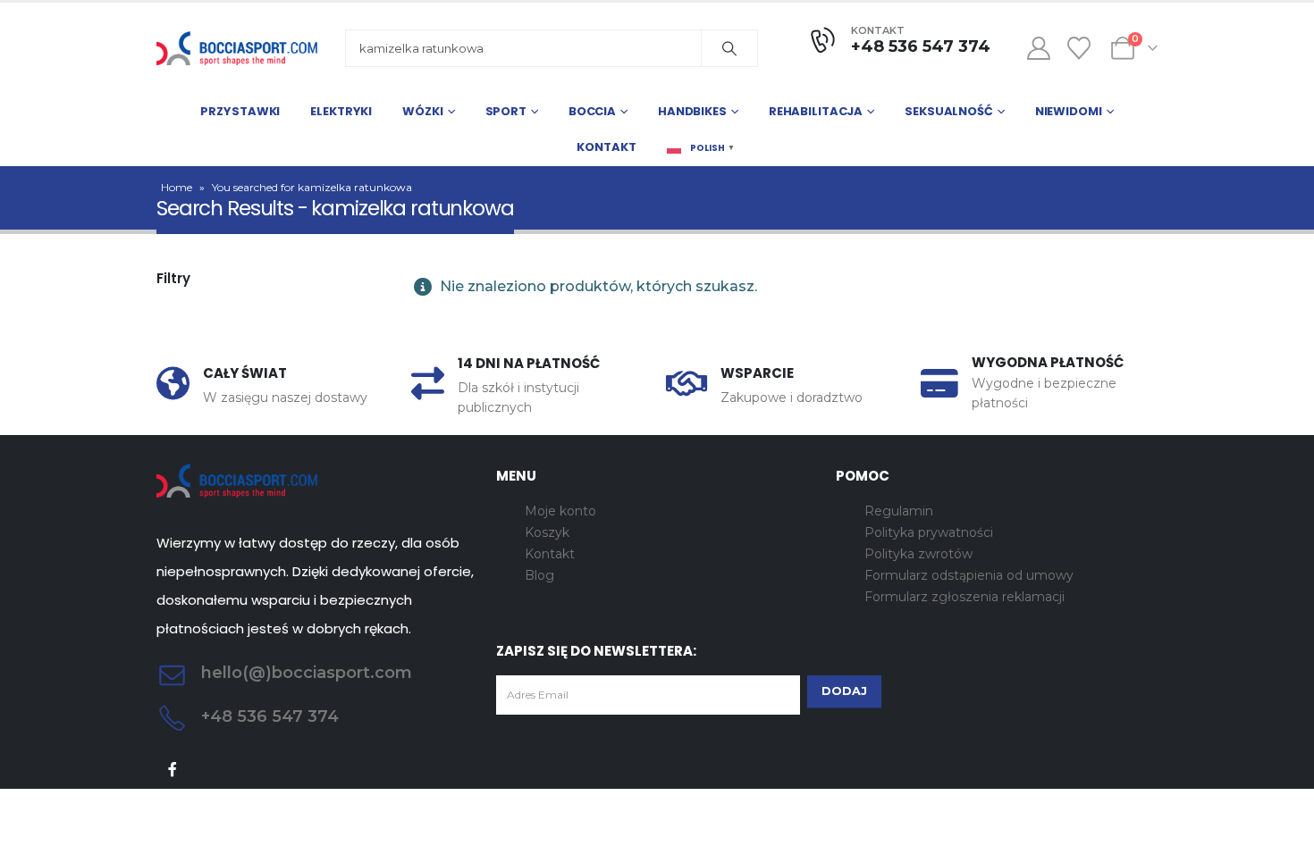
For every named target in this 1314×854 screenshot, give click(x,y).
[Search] (729, 48)
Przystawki (240, 111)
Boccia (592, 111)
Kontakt (606, 146)
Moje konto (560, 511)
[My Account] (1038, 48)
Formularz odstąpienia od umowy (969, 575)
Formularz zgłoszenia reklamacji (964, 597)
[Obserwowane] (1079, 48)
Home (176, 187)
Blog (539, 575)
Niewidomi (1068, 111)
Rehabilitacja (816, 111)
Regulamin (898, 511)
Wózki (422, 111)
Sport (505, 111)
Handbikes (692, 111)
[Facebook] (173, 768)
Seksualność (949, 111)
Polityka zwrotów (918, 554)
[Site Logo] (236, 48)
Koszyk (547, 532)
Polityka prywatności (928, 532)
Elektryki (341, 111)
